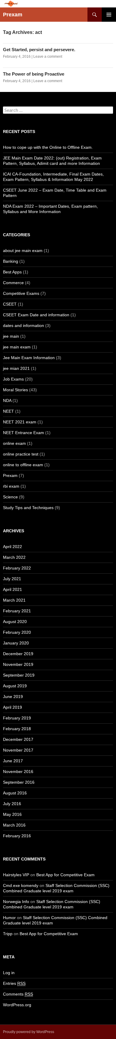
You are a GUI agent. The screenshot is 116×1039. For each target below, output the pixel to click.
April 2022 (12, 546)
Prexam (12, 15)
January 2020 (16, 643)
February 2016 (17, 835)
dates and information (23, 325)
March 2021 (14, 600)
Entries (14, 983)
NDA (7, 400)
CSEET (10, 304)
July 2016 (12, 803)
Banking (10, 261)
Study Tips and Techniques (28, 507)
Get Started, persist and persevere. (39, 49)
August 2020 (15, 621)
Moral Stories (15, 389)
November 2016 (18, 771)
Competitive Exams (21, 293)
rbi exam (11, 486)
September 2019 (19, 675)
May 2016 (12, 814)
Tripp (7, 933)
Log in (9, 972)
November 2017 (18, 750)
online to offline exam (23, 464)
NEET (8, 411)
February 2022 (17, 568)
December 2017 (18, 739)
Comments (18, 994)
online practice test (20, 454)
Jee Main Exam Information (29, 357)
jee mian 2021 (16, 368)
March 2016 (14, 825)
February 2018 (17, 728)
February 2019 (17, 718)
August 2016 (15, 793)
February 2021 (17, 610)
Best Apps (12, 272)
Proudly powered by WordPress (28, 1032)
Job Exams (13, 379)
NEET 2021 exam (19, 422)
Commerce (13, 282)
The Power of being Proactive (33, 73)
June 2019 (13, 696)
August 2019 (15, 685)
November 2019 (18, 664)
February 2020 (17, 632)
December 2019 (18, 653)
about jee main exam (23, 250)
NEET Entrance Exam (23, 432)
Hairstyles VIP (16, 874)
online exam (14, 443)
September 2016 (19, 782)
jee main (11, 336)
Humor (9, 917)
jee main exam (17, 347)
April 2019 (12, 707)
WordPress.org (17, 1004)
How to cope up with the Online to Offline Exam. (48, 147)
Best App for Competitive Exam (65, 874)
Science (10, 497)
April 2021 (12, 589)
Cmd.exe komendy (20, 885)
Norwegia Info (16, 901)
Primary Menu (109, 14)
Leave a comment (47, 56)
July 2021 (12, 578)
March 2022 (14, 557)
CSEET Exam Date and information (36, 314)
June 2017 (13, 760)
